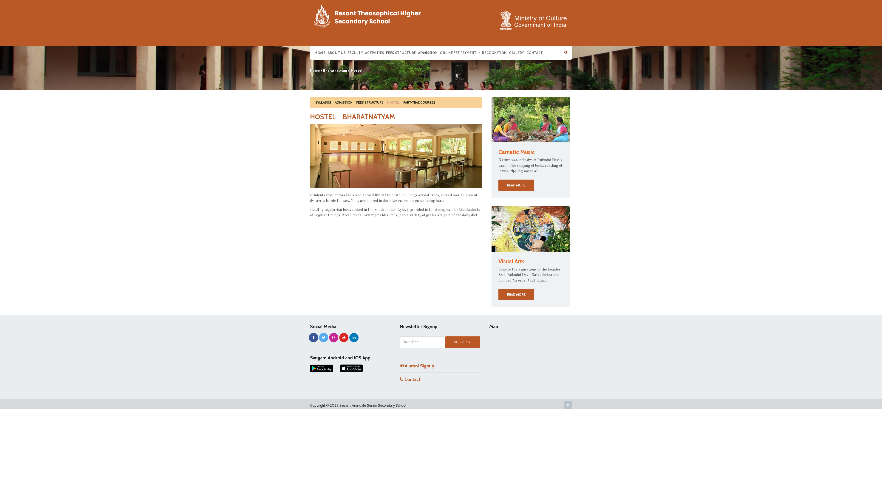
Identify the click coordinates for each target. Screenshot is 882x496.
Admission (428, 53)
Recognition (494, 53)
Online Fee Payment (458, 53)
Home (320, 53)
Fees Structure (401, 53)
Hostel (393, 102)
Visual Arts (511, 261)
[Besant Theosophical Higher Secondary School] (372, 16)
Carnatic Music (516, 152)
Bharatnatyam (335, 70)
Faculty (355, 53)
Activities (374, 53)
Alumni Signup (419, 366)
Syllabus (323, 102)
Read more (516, 185)
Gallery (516, 53)
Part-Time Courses (419, 102)
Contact (534, 53)
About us (337, 53)
